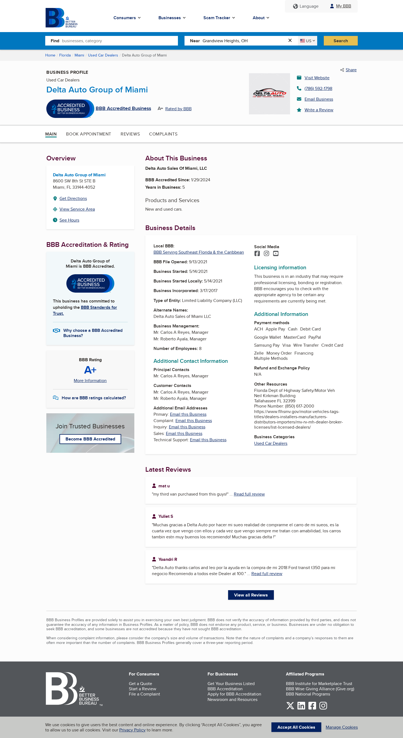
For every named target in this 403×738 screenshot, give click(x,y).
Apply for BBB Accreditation (234, 694)
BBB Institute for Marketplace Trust (319, 683)
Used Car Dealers (103, 55)
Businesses (169, 18)
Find (55, 41)
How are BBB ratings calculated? (94, 398)
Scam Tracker (216, 18)
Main (51, 134)
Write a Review (319, 109)
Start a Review (142, 689)
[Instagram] (266, 254)
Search (341, 41)
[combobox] (120, 41)
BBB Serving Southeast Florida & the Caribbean (199, 252)
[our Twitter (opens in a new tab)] (290, 708)
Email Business (319, 99)
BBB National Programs (308, 694)
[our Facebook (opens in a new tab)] (312, 708)
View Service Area (77, 209)
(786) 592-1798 (318, 88)
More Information (90, 381)
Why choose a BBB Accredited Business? (93, 332)
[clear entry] (291, 41)
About (259, 18)
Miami (79, 55)
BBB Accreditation (225, 689)
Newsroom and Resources (232, 699)
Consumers (124, 18)
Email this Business (188, 414)
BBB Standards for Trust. (85, 310)
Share (351, 70)
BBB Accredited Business (123, 109)
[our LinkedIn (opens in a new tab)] (301, 708)
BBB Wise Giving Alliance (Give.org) (320, 689)
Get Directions (73, 198)
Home (50, 55)
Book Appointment (88, 134)
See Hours (69, 220)
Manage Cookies (342, 727)
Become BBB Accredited (90, 439)
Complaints (163, 134)
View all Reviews (251, 595)
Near (195, 41)
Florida (65, 55)
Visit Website (317, 77)
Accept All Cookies (296, 727)
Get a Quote (140, 683)
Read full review (249, 494)
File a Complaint (144, 694)
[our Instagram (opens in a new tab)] (323, 708)
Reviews (130, 134)
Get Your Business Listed (231, 683)
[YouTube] (276, 254)
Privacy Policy (132, 730)
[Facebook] (257, 254)
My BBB (343, 6)
